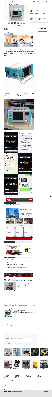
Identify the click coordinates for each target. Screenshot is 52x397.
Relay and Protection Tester (30, 305)
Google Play (9, 391)
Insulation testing (27, 375)
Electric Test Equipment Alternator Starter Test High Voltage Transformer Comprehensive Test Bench (43, 369)
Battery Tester (12, 306)
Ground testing (27, 377)
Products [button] (14, 1)
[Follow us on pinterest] (46, 391)
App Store (6, 391)
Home (4, 4)
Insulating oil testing (17, 375)
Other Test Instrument (16, 4)
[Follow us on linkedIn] (47, 391)
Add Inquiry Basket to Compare (16, 25)
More (4, 389)
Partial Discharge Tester (8, 306)
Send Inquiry (34, 13)
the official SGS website (18, 280)
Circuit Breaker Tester (25, 305)
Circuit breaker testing (17, 376)
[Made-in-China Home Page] (7, 1)
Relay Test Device (6, 388)
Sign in (47, 1)
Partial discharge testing (28, 376)
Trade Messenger (14, 391)
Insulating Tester (21, 305)
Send (8, 343)
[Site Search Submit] (34, 1)
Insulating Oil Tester (14, 305)
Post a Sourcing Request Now (21, 343)
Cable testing (38, 375)
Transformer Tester (10, 305)
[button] (41, 1)
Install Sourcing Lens (19, 391)
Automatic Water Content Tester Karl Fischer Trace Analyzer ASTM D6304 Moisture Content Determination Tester (34, 357)
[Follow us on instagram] (44, 391)
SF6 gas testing (16, 377)
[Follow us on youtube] (45, 391)
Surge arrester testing (6, 377)
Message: (7, 338)
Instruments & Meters (8, 4)
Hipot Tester (18, 305)
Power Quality (15, 306)
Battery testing (38, 377)
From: (7, 335)
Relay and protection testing (39, 376)
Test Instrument (12, 4)
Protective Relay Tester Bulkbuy (12, 388)
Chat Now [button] (44, 13)
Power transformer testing (6, 375)
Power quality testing (6, 376)
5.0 (40, 29)
